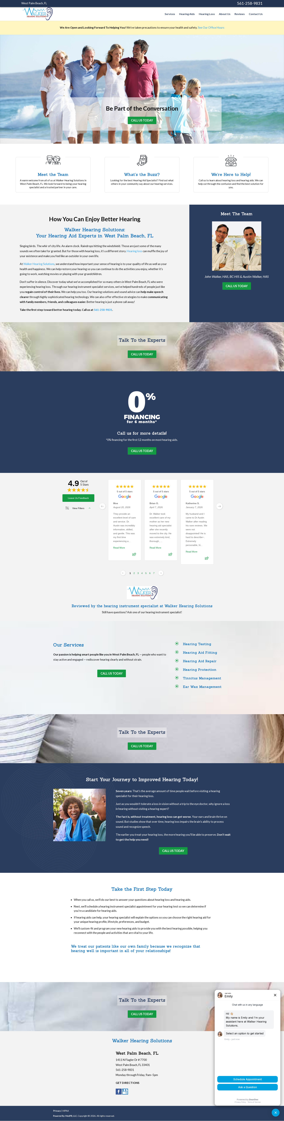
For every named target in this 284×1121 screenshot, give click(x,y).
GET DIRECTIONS (127, 1083)
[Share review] (134, 555)
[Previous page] (123, 573)
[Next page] (160, 573)
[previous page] (102, 506)
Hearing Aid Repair (200, 661)
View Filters (78, 508)
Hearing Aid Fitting (200, 652)
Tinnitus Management (202, 678)
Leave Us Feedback (78, 498)
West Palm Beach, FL (34, 3)
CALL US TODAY (142, 120)
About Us (224, 14)
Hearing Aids (187, 14)
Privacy (57, 1110)
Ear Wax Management (202, 687)
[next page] (219, 506)
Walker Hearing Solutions (39, 264)
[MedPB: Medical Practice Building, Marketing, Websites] (65, 1116)
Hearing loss (134, 251)
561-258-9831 (250, 3)
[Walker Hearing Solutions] (37, 18)
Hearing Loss (207, 14)
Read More (119, 547)
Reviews (240, 14)
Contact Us (256, 14)
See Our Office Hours (211, 27)
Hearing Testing (197, 644)
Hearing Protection (199, 670)
